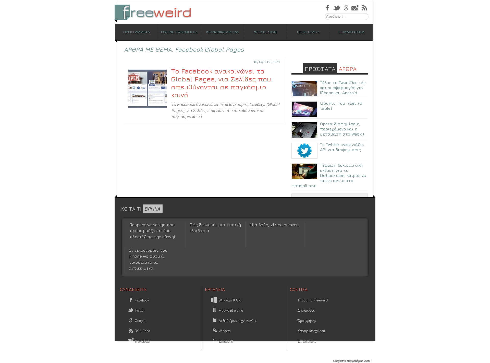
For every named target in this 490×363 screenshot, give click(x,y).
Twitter (139, 310)
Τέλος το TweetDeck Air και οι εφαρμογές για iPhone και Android (343, 87)
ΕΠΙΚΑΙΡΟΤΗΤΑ (351, 32)
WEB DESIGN (265, 32)
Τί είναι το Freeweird (313, 300)
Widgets (225, 331)
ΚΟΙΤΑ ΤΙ (140, 209)
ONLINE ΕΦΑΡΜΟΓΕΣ (179, 32)
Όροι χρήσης (307, 321)
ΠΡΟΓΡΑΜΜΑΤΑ (136, 32)
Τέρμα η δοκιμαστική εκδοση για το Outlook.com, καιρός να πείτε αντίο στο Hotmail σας (328, 175)
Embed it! (226, 341)
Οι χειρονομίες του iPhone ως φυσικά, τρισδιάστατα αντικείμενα (148, 259)
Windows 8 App (230, 300)
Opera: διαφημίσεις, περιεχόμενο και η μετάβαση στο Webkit (342, 129)
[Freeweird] (155, 12)
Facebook (141, 300)
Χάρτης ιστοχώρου (311, 331)
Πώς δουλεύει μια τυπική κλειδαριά (215, 227)
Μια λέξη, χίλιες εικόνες (274, 224)
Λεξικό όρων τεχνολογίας (237, 321)
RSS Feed (142, 331)
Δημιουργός (306, 310)
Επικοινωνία (307, 341)
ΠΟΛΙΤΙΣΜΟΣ (308, 32)
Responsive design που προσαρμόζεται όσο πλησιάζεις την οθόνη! (152, 230)
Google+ (140, 321)
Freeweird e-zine (231, 310)
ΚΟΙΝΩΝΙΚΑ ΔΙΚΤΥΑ (222, 32)
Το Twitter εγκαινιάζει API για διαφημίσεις (342, 147)
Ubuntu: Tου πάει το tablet (341, 106)
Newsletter (142, 341)
